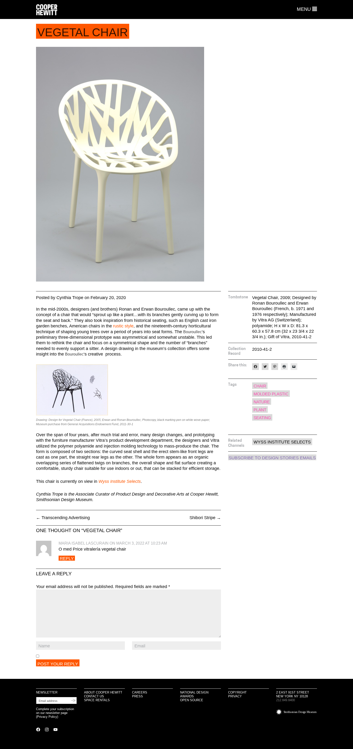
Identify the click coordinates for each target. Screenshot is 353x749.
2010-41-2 (262, 349)
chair (260, 386)
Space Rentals (97, 700)
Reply (67, 558)
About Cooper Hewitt (103, 692)
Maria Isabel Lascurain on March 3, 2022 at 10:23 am (113, 543)
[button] (307, 9)
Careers (139, 692)
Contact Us (94, 696)
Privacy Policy (47, 716)
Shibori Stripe (205, 517)
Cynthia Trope (69, 297)
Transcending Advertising (63, 517)
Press (137, 696)
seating (262, 418)
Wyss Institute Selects (282, 442)
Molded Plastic (271, 394)
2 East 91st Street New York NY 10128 (292, 694)
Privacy (235, 696)
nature (262, 402)
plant (260, 410)
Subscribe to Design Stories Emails (272, 457)
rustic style (123, 326)
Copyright (237, 692)
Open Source (191, 700)
